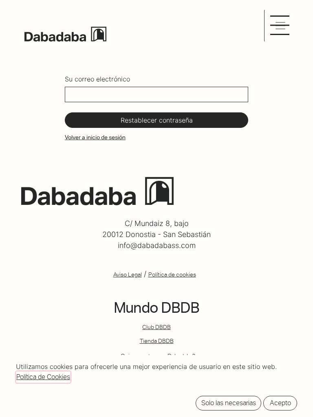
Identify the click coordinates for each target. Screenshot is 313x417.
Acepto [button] (280, 403)
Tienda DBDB (157, 341)
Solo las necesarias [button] (228, 403)
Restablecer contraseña (157, 120)
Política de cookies (172, 274)
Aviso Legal (127, 274)
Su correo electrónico (97, 79)
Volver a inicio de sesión (95, 137)
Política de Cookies (43, 377)
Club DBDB (156, 327)
